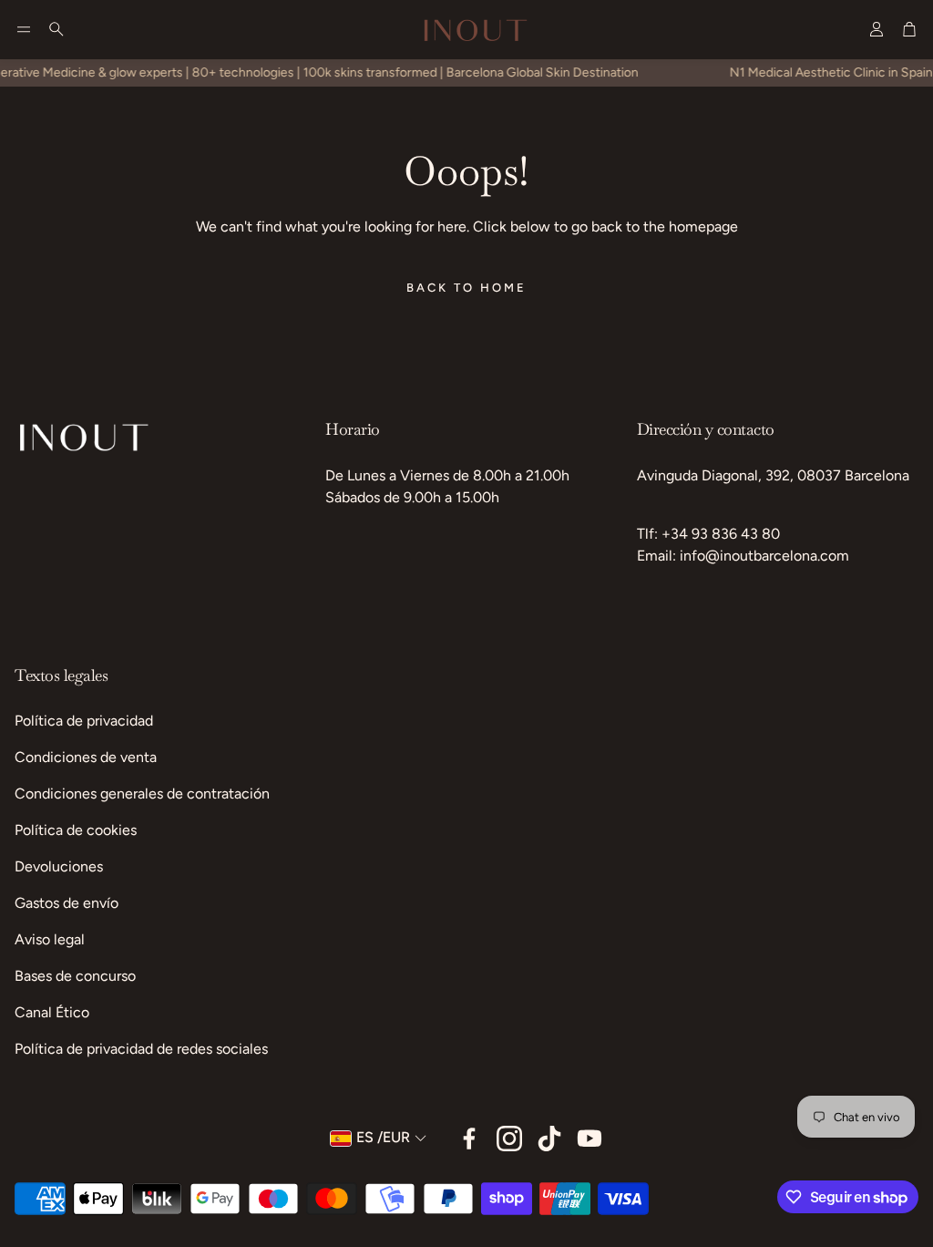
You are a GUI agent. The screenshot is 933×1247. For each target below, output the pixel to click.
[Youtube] (589, 1138)
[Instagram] (509, 1138)
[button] (24, 29)
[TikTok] (549, 1138)
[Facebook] (469, 1138)
